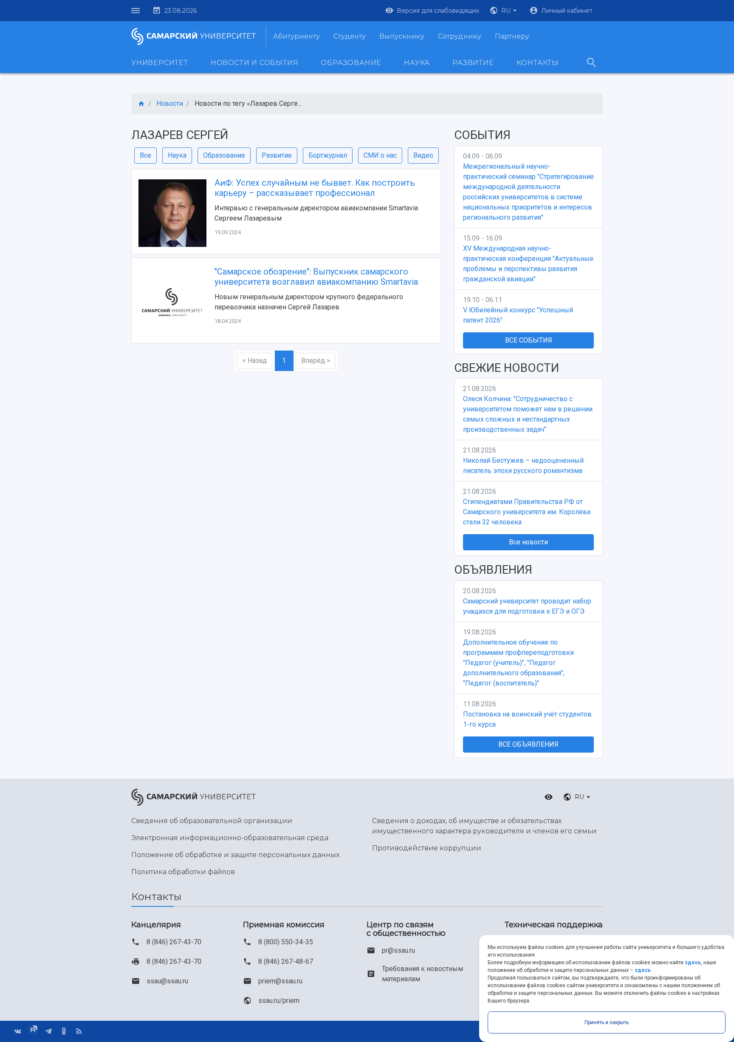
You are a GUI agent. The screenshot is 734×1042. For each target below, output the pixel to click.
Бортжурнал (327, 155)
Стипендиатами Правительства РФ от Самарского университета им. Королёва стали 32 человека (526, 512)
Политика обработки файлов (183, 872)
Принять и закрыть (606, 1022)
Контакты (538, 63)
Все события (528, 340)
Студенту (349, 36)
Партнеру (512, 36)
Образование (351, 63)
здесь (693, 963)
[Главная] (141, 104)
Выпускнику (401, 36)
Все (145, 155)
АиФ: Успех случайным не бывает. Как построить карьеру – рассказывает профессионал (315, 188)
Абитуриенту (296, 36)
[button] (504, 10)
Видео (423, 155)
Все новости (528, 542)
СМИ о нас (380, 155)
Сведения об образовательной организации (211, 821)
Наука (417, 63)
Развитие (473, 63)
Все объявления (528, 744)
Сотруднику (459, 36)
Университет (159, 63)
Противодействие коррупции (426, 848)
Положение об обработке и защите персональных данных (235, 855)
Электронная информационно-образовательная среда (229, 838)
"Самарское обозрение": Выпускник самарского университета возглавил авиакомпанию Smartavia (316, 276)
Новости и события (255, 63)
